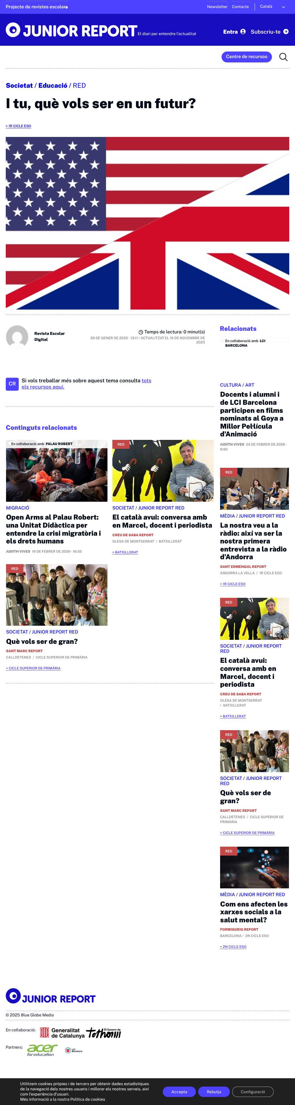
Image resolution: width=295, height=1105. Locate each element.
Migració (17, 508)
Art (249, 385)
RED (79, 85)
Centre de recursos (246, 56)
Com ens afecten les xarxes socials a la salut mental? (254, 912)
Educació (52, 85)
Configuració (253, 1091)
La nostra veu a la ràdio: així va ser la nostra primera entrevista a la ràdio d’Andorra (253, 541)
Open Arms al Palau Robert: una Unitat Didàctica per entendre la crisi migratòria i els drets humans (53, 529)
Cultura (230, 385)
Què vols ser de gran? (42, 642)
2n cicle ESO (234, 947)
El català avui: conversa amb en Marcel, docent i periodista (162, 521)
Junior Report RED (161, 508)
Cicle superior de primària (35, 668)
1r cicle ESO (20, 126)
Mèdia (227, 516)
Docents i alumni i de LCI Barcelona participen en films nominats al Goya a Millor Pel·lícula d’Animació (251, 414)
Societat (19, 85)
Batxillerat (126, 552)
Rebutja (214, 1091)
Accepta (179, 1091)
